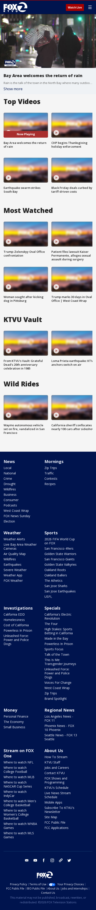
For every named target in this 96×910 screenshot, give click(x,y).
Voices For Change (57, 682)
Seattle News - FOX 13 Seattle (60, 737)
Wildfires (10, 489)
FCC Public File (54, 822)
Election (9, 521)
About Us (53, 750)
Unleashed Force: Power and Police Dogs (16, 640)
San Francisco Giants (59, 559)
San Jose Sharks (55, 586)
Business (10, 494)
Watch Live (75, 7)
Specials (52, 608)
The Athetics (53, 580)
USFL (48, 596)
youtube (35, 860)
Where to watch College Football (15, 769)
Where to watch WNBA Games (20, 826)
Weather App (13, 575)
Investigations (18, 608)
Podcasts (10, 505)
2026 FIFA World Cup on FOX (59, 541)
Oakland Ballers (55, 575)
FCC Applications (56, 828)
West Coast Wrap (16, 510)
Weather (12, 532)
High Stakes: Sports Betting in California (58, 631)
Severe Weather (15, 570)
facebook (43, 860)
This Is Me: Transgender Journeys (60, 662)
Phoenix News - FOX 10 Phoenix (59, 728)
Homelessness (14, 620)
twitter (69, 860)
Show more (13, 88)
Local (7, 468)
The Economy (14, 722)
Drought (10, 484)
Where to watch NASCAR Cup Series (18, 784)
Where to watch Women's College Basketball (16, 814)
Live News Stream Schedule (57, 795)
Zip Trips (50, 468)
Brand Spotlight (55, 698)
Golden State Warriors (60, 554)
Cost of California (16, 625)
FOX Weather (13, 580)
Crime (8, 478)
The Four (51, 624)
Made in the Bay (56, 638)
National (10, 473)
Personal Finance (16, 716)
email (26, 860)
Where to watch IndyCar (15, 794)
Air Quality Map (15, 554)
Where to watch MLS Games (19, 835)
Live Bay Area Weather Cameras (20, 546)
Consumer (11, 500)
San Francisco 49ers (58, 548)
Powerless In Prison (18, 630)
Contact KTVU (54, 773)
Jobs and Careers (56, 767)
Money (10, 710)
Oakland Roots (55, 570)
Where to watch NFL (18, 762)
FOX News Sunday (17, 516)
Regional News (59, 710)
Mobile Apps (53, 802)
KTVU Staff (52, 762)
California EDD (14, 614)
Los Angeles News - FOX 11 (58, 718)
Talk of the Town (56, 654)
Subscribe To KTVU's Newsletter (59, 810)
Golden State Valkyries (60, 564)
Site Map (50, 817)
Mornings (53, 461)
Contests (50, 478)
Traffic (49, 473)
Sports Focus (53, 649)
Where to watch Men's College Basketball (20, 803)
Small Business (14, 727)
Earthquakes (12, 564)
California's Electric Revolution (57, 616)
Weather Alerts (14, 539)
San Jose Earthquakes (60, 591)
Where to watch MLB (19, 777)
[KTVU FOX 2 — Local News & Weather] (16, 7)
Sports (51, 532)
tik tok (60, 860)
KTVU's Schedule (56, 788)
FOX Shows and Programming (55, 780)
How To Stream (55, 757)
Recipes (50, 484)
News (9, 461)
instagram (52, 860)
